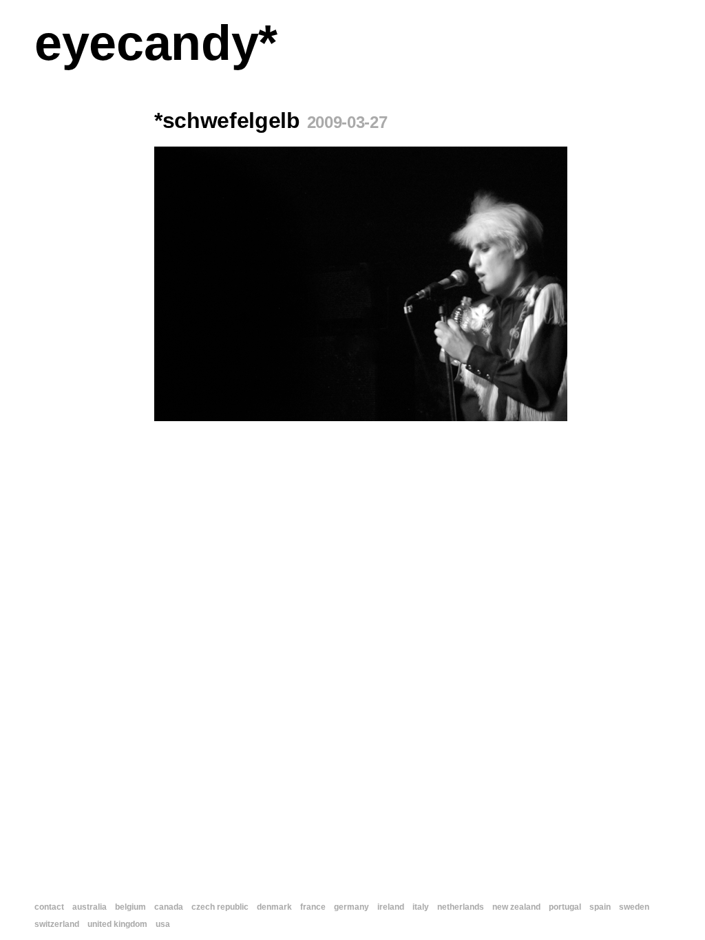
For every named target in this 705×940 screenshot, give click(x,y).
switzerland (56, 924)
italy (420, 907)
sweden (634, 907)
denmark (274, 907)
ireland (390, 907)
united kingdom (117, 924)
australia (89, 907)
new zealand (516, 907)
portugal (565, 907)
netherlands (460, 907)
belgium (130, 907)
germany (351, 907)
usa (163, 924)
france (313, 907)
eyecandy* (155, 42)
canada (168, 907)
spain (600, 907)
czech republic (220, 907)
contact (49, 907)
